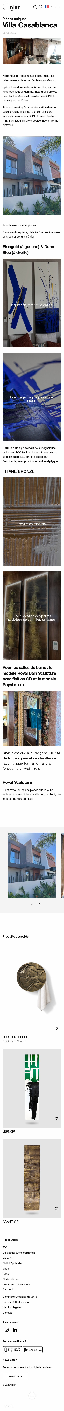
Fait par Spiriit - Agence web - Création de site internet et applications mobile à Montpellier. (8, 1406)
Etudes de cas (10, 1279)
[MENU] (57, 6)
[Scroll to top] (32, 1396)
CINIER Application (13, 1263)
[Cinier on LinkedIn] (15, 1330)
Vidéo (6, 1269)
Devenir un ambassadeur (16, 1285)
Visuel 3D (7, 1258)
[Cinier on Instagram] (7, 1330)
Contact (7, 1313)
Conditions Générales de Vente (20, 1297)
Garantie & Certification (16, 1302)
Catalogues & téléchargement (19, 1253)
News (6, 1274)
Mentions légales (12, 1307)
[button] (39, 904)
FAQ (5, 1247)
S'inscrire (15, 1377)
